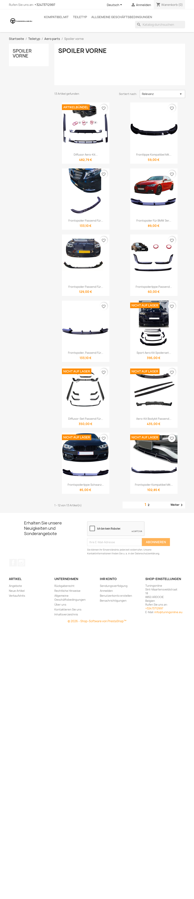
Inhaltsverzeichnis (66, 614)
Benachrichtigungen (113, 600)
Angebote (15, 586)
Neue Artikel (17, 591)
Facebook (13, 562)
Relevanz (162, 94)
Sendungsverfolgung (114, 586)
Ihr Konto (108, 579)
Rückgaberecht (64, 586)
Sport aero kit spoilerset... (154, 352)
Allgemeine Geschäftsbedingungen (121, 17)
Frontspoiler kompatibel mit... (154, 484)
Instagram (21, 562)
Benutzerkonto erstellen (116, 595)
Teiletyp (80, 17)
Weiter (177, 505)
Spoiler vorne (22, 53)
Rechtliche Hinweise (67, 591)
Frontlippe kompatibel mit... (153, 154)
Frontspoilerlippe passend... (154, 287)
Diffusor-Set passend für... (85, 418)
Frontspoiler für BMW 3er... (153, 220)
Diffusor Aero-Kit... (86, 154)
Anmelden (106, 591)
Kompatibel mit (56, 17)
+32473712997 (44, 5)
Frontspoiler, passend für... (85, 352)
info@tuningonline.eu (168, 612)
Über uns (60, 604)
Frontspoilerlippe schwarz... (86, 484)
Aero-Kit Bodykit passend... (153, 418)
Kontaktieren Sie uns (67, 609)
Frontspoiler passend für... (85, 220)
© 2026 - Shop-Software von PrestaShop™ (97, 621)
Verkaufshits (17, 595)
